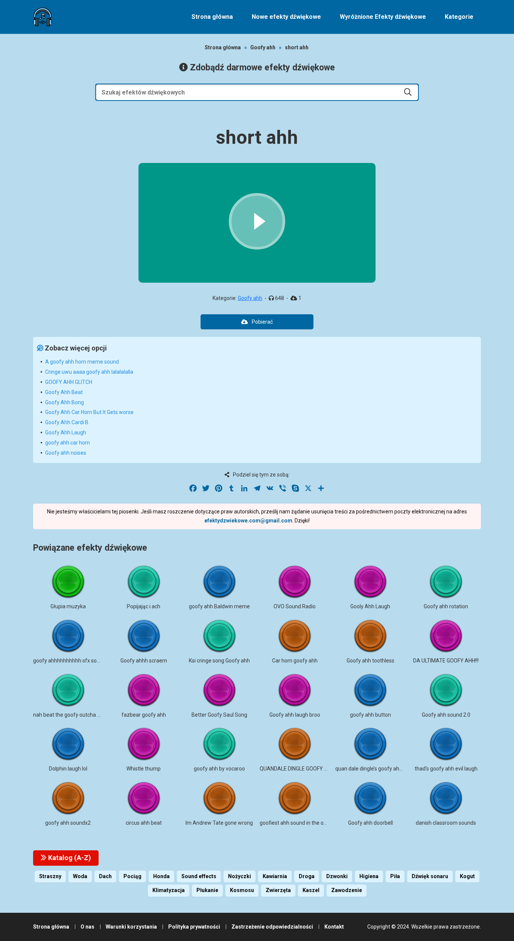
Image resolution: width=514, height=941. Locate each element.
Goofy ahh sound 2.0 (446, 715)
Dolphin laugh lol (68, 769)
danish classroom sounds (446, 823)
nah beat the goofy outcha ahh (69, 715)
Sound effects (198, 876)
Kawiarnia (275, 876)
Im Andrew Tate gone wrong (219, 823)
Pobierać (262, 322)
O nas (87, 927)
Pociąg (132, 876)
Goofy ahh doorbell (370, 823)
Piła (395, 876)
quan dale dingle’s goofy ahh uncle (375, 769)
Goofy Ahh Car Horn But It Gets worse (89, 412)
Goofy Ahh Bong (64, 402)
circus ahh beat (144, 823)
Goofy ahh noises (65, 453)
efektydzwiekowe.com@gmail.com (248, 521)
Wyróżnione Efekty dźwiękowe (383, 16)
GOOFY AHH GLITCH (68, 382)
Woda (80, 876)
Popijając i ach (143, 606)
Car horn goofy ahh (295, 661)
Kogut (467, 876)
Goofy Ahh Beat (64, 392)
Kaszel (311, 890)
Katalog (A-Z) (69, 858)
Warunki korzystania (131, 927)
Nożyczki (239, 876)
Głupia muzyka (68, 606)
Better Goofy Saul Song (219, 715)
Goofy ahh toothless (370, 661)
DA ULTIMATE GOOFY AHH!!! (446, 661)
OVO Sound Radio (295, 606)
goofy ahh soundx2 (68, 823)
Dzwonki (337, 876)
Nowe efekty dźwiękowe (286, 16)
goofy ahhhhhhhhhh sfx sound (69, 661)
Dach (105, 876)
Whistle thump (143, 769)
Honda (161, 876)
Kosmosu (242, 890)
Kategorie (459, 16)
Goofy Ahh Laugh (65, 432)
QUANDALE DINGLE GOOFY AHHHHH (302, 769)
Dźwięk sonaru (430, 876)
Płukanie (207, 890)
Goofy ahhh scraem (143, 661)
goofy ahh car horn (67, 443)
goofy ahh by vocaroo (219, 769)
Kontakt (334, 927)
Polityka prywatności (194, 927)
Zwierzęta (278, 890)
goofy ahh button (370, 715)
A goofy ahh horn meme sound (82, 362)
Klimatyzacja (168, 890)
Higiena (369, 876)
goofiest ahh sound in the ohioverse (302, 823)
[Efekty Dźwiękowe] (42, 17)
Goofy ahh (262, 47)
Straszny (50, 876)
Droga (307, 876)
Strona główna (212, 16)
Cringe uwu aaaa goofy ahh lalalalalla (89, 372)
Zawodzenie (346, 890)
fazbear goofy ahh (144, 715)
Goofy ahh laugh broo (294, 715)
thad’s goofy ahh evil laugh (446, 769)
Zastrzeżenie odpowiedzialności (272, 927)
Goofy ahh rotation (446, 606)
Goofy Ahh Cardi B (66, 422)
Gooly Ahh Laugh (370, 606)
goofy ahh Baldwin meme (219, 606)
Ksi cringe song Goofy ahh (219, 661)
